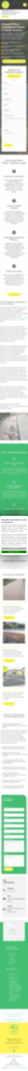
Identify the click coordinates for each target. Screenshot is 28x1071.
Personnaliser (14, 548)
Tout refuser (15, 1)
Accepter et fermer (14, 552)
